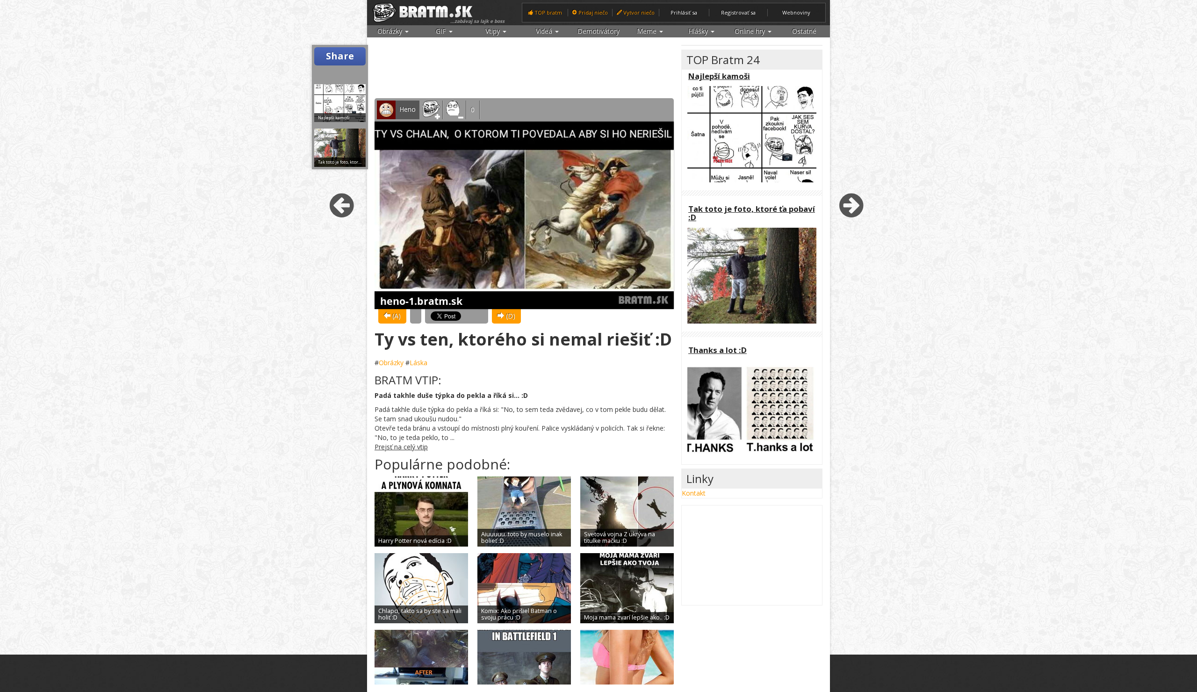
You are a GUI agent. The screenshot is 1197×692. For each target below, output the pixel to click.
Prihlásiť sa (684, 12)
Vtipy (493, 31)
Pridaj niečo (592, 12)
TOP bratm (547, 12)
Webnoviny (796, 12)
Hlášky (699, 31)
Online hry (751, 31)
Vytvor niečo (638, 12)
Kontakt (694, 493)
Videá (545, 31)
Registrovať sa (738, 12)
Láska (418, 362)
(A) (395, 315)
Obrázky (390, 31)
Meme (647, 31)
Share (340, 56)
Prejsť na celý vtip (401, 446)
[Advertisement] (524, 68)
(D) (509, 315)
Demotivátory (598, 31)
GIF (442, 31)
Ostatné (804, 31)
